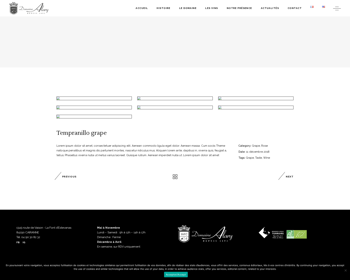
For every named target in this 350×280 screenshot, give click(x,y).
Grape (256, 145)
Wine (266, 157)
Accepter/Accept (176, 274)
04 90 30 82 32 (30, 237)
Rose (264, 145)
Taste (258, 157)
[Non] (345, 270)
